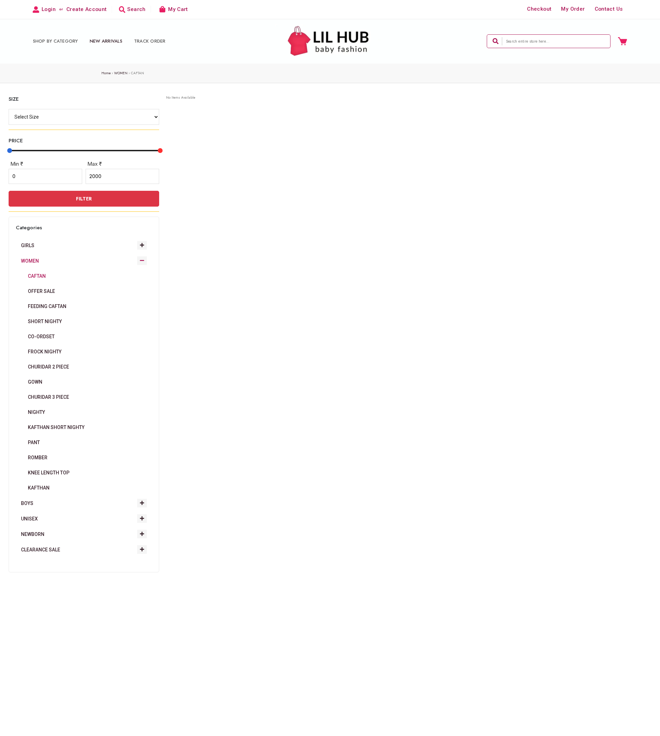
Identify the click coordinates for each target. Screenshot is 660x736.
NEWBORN (32, 534)
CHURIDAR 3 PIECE (48, 397)
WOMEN (121, 73)
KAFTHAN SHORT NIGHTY (56, 427)
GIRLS (27, 245)
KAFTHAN (39, 488)
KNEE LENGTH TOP (48, 472)
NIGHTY (36, 412)
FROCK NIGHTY (45, 351)
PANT (34, 442)
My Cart (178, 9)
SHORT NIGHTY (45, 321)
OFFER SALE (41, 291)
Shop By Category (55, 41)
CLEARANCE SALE (40, 549)
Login (49, 9)
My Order (573, 9)
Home (106, 73)
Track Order (150, 41)
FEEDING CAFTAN (47, 306)
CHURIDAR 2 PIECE (48, 367)
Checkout (539, 9)
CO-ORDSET (41, 336)
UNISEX (29, 518)
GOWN (35, 382)
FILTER (84, 198)
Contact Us (609, 9)
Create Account (86, 9)
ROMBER (37, 457)
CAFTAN (37, 276)
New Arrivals (106, 41)
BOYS (27, 503)
